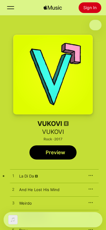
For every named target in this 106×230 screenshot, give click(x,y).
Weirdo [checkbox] (25, 203)
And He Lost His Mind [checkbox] (39, 189)
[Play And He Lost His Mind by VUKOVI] (13, 189)
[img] (53, 7)
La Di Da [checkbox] (26, 176)
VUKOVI (53, 131)
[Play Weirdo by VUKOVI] (13, 203)
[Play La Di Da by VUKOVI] (13, 176)
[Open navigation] (10, 7)
